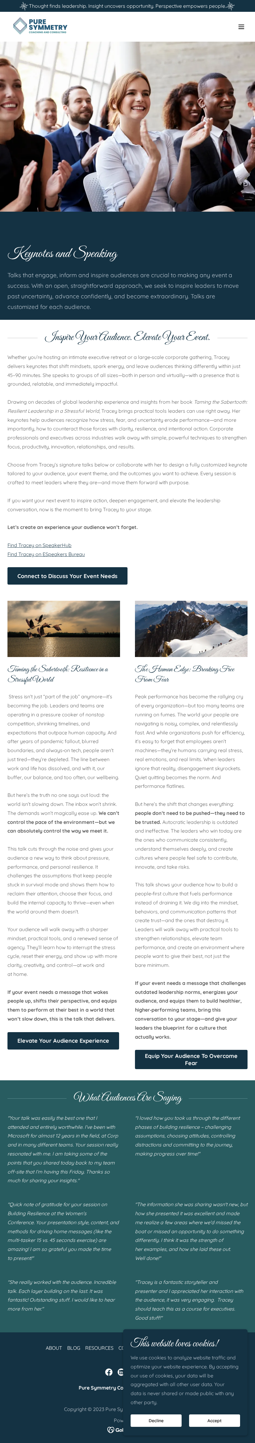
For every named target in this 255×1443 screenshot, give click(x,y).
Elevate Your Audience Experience (63, 1040)
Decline (156, 1420)
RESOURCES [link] (99, 1348)
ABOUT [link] (54, 1348)
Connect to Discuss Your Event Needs (67, 576)
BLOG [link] (73, 1348)
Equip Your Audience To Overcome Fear (191, 1059)
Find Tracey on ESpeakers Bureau (46, 554)
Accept (214, 1420)
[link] (40, 26)
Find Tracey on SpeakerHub (39, 545)
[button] (241, 27)
